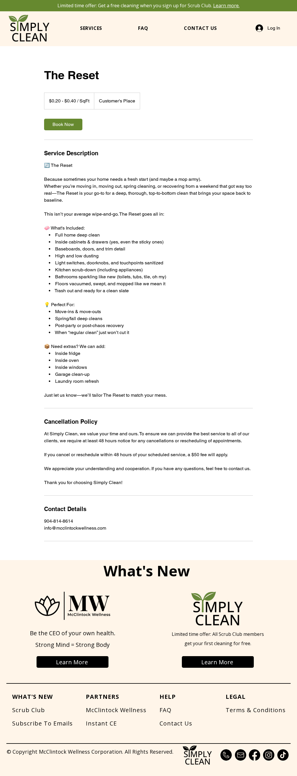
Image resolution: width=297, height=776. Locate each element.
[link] (63, 124)
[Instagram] (268, 755)
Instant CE (101, 723)
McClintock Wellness (116, 710)
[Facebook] (254, 755)
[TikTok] (283, 755)
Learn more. (226, 5)
